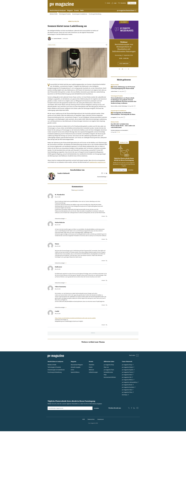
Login (115, 3)
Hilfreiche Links (109, 361)
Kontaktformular (108, 372)
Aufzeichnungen (93, 372)
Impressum (100, 419)
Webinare (91, 370)
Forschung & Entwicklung (95, 14)
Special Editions (75, 372)
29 (119, 132)
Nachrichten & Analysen (58, 10)
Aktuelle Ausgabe (75, 367)
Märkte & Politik (53, 14)
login (76, 190)
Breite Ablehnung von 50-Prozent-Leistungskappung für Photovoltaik (123, 87)
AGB (83, 419)
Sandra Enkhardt (57, 38)
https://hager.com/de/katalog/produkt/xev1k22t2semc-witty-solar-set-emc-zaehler (75, 318)
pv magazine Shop (109, 365)
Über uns (106, 367)
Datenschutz (91, 419)
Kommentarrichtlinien (110, 377)
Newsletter (123, 3)
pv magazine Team (109, 370)
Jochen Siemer (114, 91)
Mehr (82, 10)
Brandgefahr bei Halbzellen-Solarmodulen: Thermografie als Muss (123, 113)
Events (76, 10)
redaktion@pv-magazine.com (97, 162)
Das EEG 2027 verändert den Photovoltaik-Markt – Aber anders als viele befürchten (123, 125)
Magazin (70, 10)
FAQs (105, 375)
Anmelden (130, 170)
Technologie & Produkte (65, 14)
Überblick (91, 365)
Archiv (72, 370)
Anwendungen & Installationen (79, 14)
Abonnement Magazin (77, 365)
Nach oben (132, 355)
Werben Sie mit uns (114, 408)
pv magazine (113, 117)
